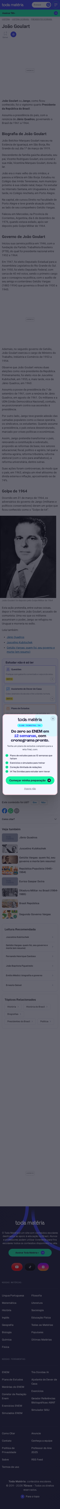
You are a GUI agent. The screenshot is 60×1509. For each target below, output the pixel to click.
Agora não (30, 788)
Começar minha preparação (27, 780)
